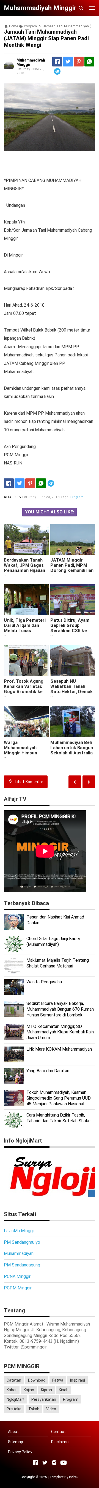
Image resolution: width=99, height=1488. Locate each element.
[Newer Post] (88, 781)
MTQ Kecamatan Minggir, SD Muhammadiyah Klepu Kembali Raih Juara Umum (60, 1032)
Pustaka (14, 1409)
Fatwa (57, 1380)
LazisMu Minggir (19, 1230)
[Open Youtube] (63, 1462)
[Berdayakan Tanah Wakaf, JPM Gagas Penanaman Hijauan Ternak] (26, 539)
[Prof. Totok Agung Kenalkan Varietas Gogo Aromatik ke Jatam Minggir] (26, 660)
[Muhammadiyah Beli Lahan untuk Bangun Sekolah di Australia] (72, 721)
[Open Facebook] (35, 1462)
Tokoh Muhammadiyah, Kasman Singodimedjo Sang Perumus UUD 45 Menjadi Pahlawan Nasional (58, 1098)
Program (77, 497)
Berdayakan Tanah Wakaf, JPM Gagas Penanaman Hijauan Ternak (24, 567)
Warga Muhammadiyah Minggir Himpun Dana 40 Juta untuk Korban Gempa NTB (24, 753)
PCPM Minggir (18, 1288)
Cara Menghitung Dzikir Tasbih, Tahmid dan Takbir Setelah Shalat (58, 1117)
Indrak (73, 1477)
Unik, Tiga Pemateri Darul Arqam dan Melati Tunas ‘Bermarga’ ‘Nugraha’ (25, 631)
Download (36, 1380)
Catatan (14, 1380)
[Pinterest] (79, 61)
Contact (58, 1431)
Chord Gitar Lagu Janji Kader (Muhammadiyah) (53, 941)
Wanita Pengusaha (44, 981)
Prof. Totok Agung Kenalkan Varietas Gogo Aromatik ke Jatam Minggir (23, 689)
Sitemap (15, 1442)
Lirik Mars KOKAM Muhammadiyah (59, 1049)
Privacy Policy (20, 1452)
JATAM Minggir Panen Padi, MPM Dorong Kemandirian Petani (72, 567)
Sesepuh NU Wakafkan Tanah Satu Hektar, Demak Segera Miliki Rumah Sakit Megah (71, 692)
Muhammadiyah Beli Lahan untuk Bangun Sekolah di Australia (71, 747)
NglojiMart (15, 1399)
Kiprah (46, 1390)
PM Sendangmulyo (22, 1242)
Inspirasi (77, 1380)
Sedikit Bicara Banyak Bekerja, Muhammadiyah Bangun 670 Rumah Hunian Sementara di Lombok (60, 1009)
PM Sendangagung (22, 1265)
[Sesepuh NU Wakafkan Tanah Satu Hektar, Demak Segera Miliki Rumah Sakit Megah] (72, 660)
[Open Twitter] (45, 1462)
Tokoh (33, 1409)
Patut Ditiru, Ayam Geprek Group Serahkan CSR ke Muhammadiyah (69, 628)
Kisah (63, 1390)
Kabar (12, 1390)
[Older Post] (74, 781)
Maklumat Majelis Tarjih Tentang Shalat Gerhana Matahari (57, 963)
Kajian (29, 1390)
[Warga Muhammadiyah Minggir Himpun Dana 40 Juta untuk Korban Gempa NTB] (26, 721)
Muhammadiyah (19, 1253)
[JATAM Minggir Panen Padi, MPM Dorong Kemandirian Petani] (72, 539)
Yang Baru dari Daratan (47, 1070)
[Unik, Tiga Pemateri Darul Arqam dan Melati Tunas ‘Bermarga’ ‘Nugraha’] (26, 599)
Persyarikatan (43, 1399)
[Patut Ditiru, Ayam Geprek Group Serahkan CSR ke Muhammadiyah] (72, 599)
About (13, 1431)
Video (51, 1409)
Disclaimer (60, 1442)
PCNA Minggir (17, 1276)
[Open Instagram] (54, 1462)
